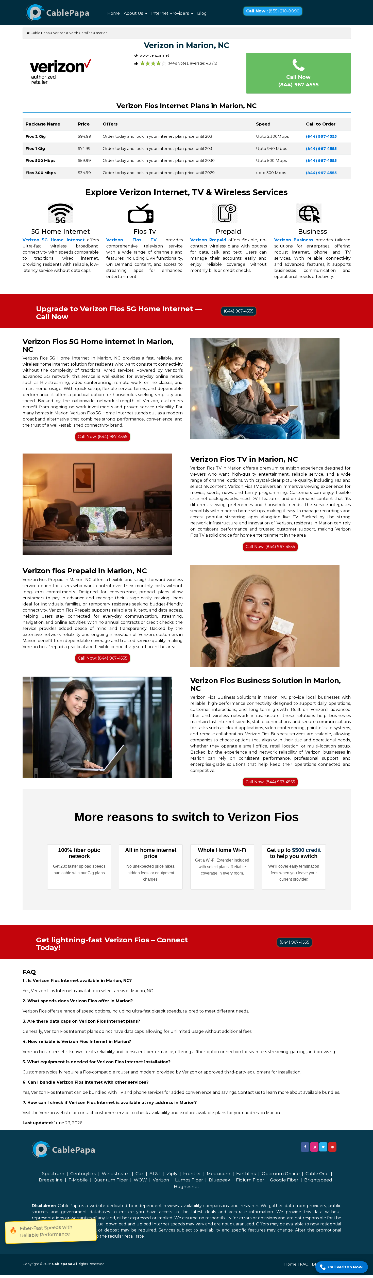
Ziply (172, 1173)
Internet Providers (170, 13)
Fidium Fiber (250, 1179)
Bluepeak (219, 1179)
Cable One (317, 1173)
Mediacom (218, 1173)
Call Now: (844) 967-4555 (102, 436)
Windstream (116, 1173)
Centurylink (83, 1173)
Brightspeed (318, 1179)
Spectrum (53, 1173)
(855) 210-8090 (273, 11)
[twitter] (323, 1146)
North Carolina (81, 33)
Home (113, 13)
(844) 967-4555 (238, 311)
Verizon (59, 33)
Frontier (192, 1173)
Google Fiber (284, 1179)
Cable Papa (40, 33)
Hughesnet (186, 1186)
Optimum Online (281, 1173)
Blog (202, 13)
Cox (139, 1173)
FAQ (304, 1264)
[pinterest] (332, 1147)
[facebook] (305, 1147)
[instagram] (314, 1147)
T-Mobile (78, 1179)
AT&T (155, 1173)
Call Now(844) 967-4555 (298, 81)
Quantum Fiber (111, 1179)
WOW (140, 1179)
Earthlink (246, 1173)
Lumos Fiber (189, 1179)
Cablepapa (62, 1264)
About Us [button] (134, 13)
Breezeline (51, 1179)
